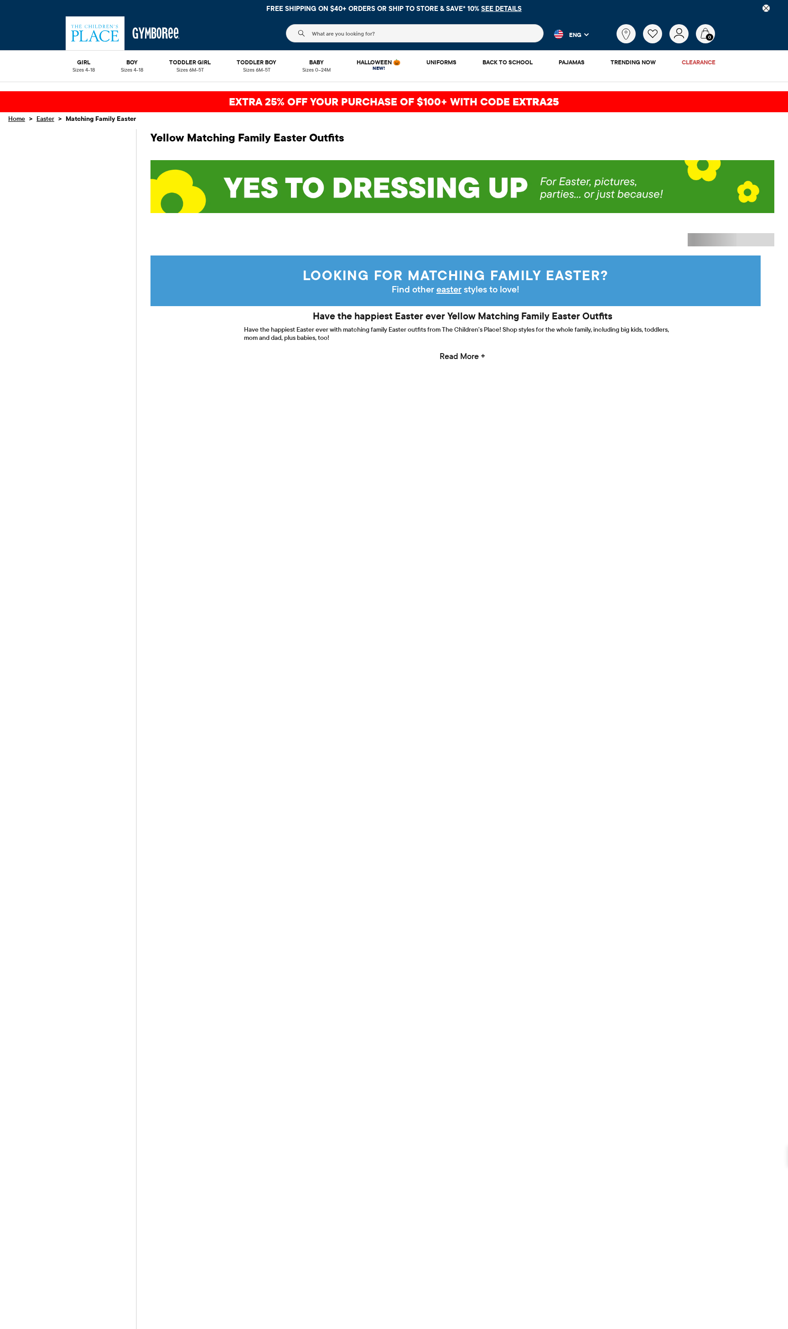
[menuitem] (84, 63)
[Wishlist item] (656, 41)
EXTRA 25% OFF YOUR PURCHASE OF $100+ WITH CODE (394, 101)
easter (448, 289)
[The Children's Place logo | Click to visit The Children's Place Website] (95, 33)
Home (16, 119)
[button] (566, 34)
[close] (766, 8)
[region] (394, 8)
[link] (626, 33)
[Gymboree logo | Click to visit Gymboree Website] (156, 33)
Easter (45, 119)
